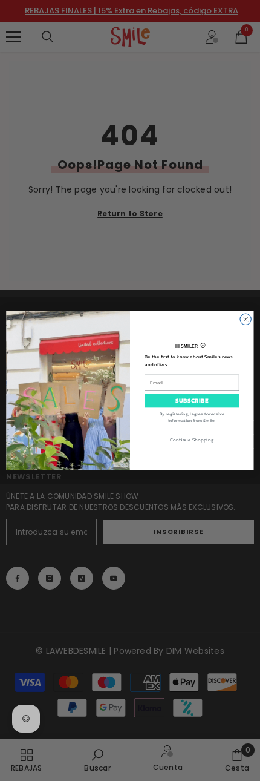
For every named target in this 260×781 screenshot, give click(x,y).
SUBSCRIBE (192, 401)
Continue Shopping (191, 440)
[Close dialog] (245, 319)
